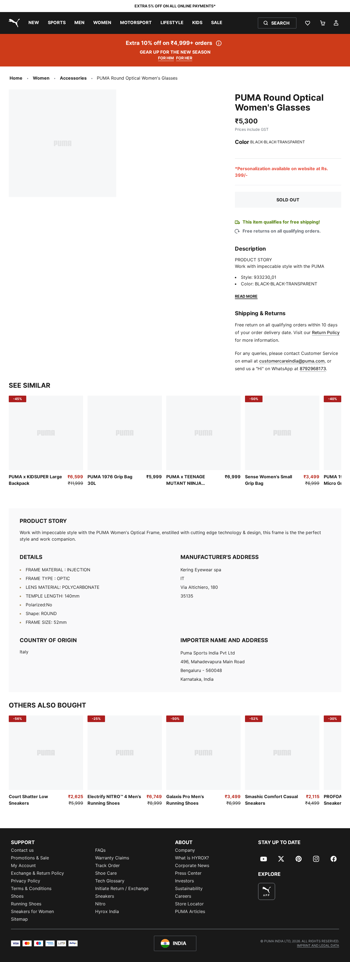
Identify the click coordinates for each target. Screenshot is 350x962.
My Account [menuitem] (23, 865)
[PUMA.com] (13, 23)
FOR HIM (166, 58)
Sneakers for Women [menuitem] (32, 911)
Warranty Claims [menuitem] (112, 857)
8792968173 (313, 368)
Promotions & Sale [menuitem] (30, 857)
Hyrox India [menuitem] (107, 911)
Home (16, 78)
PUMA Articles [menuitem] (190, 911)
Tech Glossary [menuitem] (109, 880)
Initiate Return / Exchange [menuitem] (121, 888)
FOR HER (184, 58)
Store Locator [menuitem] (189, 903)
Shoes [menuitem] (17, 896)
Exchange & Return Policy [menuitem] (37, 873)
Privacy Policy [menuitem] (25, 880)
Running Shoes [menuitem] (26, 903)
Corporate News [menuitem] (192, 865)
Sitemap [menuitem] (19, 919)
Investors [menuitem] (184, 880)
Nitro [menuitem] (100, 903)
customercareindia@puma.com (292, 361)
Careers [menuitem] (183, 896)
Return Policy (326, 332)
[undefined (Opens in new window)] (266, 891)
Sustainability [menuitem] (189, 888)
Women (41, 78)
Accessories (73, 78)
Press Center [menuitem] (188, 873)
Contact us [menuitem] (22, 850)
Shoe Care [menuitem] (106, 873)
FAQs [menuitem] (100, 850)
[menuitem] (33, 23)
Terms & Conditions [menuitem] (31, 888)
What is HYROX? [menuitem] (192, 857)
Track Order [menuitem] (107, 865)
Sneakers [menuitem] (104, 896)
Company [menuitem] (185, 850)
